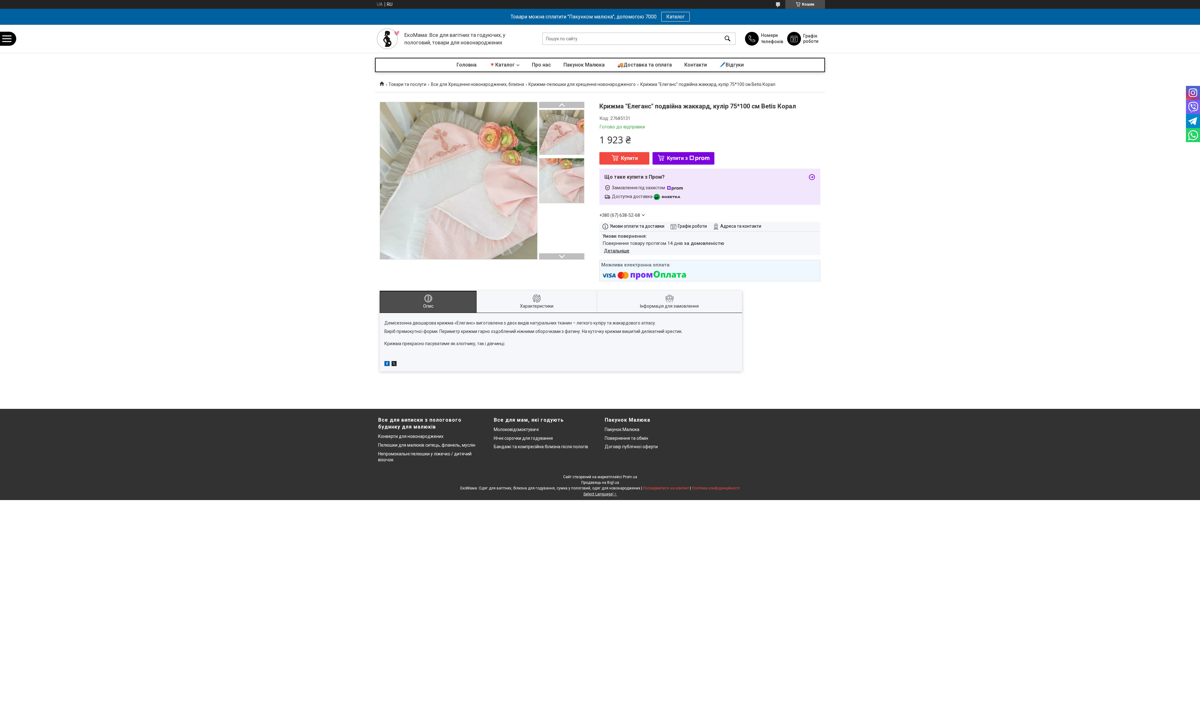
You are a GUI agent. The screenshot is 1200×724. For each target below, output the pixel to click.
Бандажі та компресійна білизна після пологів (541, 446)
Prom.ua (630, 477)
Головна (467, 65)
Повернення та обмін (626, 438)
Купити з (677, 158)
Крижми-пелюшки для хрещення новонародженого (582, 84)
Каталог (675, 17)
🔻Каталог (502, 65)
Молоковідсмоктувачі (516, 429)
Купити (629, 158)
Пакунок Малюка (584, 65)
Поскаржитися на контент (666, 488)
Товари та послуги (407, 84)
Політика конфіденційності (716, 488)
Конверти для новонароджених (410, 436)
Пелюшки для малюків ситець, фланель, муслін (426, 445)
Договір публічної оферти (631, 446)
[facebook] (387, 364)
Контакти (695, 65)
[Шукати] (727, 39)
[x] (394, 364)
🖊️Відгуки (731, 65)
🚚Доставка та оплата (644, 65)
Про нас (541, 65)
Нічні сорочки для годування (523, 438)
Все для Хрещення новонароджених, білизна (477, 84)
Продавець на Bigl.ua (600, 482)
